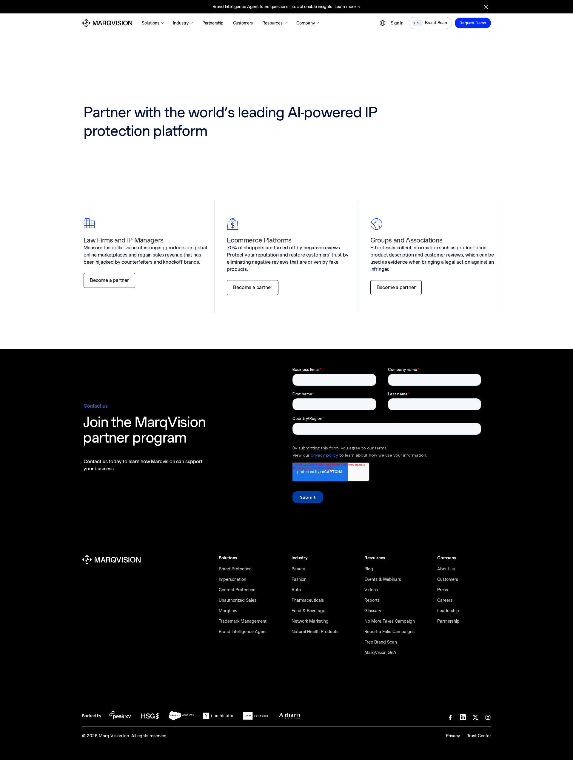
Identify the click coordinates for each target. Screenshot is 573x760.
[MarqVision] (107, 23)
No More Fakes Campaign (389, 621)
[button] (152, 23)
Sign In (397, 23)
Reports (372, 600)
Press (442, 589)
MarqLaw (228, 610)
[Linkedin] (463, 717)
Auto (296, 589)
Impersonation (232, 579)
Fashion (299, 579)
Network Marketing (310, 621)
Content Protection (237, 589)
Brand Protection (235, 568)
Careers (444, 600)
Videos (371, 589)
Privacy (453, 735)
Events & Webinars (382, 579)
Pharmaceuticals (308, 600)
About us (446, 568)
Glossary (372, 610)
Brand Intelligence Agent (243, 631)
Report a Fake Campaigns (389, 631)
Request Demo (473, 23)
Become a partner (109, 280)
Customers (447, 579)
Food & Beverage (308, 610)
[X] (475, 717)
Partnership (448, 621)
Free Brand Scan (380, 642)
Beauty (298, 568)
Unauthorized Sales (237, 600)
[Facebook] (450, 717)
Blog (368, 568)
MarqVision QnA (380, 652)
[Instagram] (488, 717)
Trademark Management (243, 621)
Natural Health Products (315, 631)
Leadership (448, 610)
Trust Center (479, 735)
